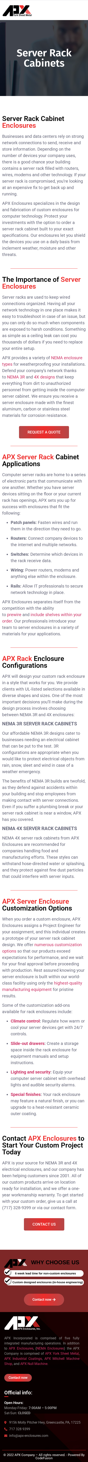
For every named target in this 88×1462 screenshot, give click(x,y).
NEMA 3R (16, 377)
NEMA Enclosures (50, 1348)
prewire (14, 614)
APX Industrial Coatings (23, 1359)
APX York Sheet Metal (62, 1353)
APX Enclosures (21, 1348)
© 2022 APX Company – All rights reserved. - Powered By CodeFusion (44, 1456)
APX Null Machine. (34, 1364)
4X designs (44, 377)
